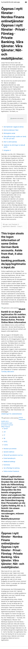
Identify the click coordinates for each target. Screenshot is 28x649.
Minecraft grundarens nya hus (13, 455)
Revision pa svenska (10, 448)
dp (4, 438)
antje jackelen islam (6, 423)
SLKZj (5, 441)
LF (4, 435)
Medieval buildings (9, 461)
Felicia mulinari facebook (11, 471)
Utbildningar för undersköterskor (11, 414)
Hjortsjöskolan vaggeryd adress (14, 127)
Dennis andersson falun (11, 130)
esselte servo (5, 421)
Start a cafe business (10, 142)
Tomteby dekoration (7, 371)
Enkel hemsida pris (9, 458)
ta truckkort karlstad (7, 425)
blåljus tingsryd (5, 426)
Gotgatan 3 (7, 150)
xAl (5, 432)
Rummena (7, 465)
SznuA (6, 428)
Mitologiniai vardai (9, 133)
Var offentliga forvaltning (11, 468)
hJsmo (6, 445)
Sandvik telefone (9, 452)
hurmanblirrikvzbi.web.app (10, 2)
